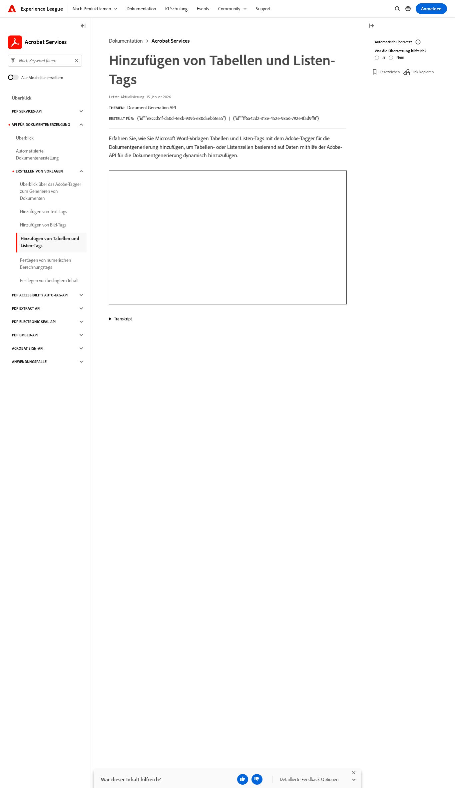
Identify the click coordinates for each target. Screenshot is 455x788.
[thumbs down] (256, 779)
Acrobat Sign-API (27, 348)
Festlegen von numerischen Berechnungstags (45, 263)
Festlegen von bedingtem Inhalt (49, 280)
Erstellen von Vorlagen (39, 171)
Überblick (21, 98)
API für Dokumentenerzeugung (41, 124)
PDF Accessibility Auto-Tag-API (40, 295)
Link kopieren (422, 71)
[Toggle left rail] (83, 26)
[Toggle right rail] (371, 26)
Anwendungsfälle (29, 361)
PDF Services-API (27, 111)
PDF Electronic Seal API (34, 321)
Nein (400, 57)
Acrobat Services (171, 40)
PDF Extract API (26, 308)
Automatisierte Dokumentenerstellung (37, 154)
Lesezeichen (390, 71)
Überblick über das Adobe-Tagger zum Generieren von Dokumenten (50, 191)
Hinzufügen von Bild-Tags (43, 225)
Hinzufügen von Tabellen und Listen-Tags (50, 241)
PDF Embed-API (25, 335)
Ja (383, 57)
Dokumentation (126, 40)
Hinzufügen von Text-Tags (43, 211)
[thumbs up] (242, 779)
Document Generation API (151, 108)
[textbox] (45, 61)
